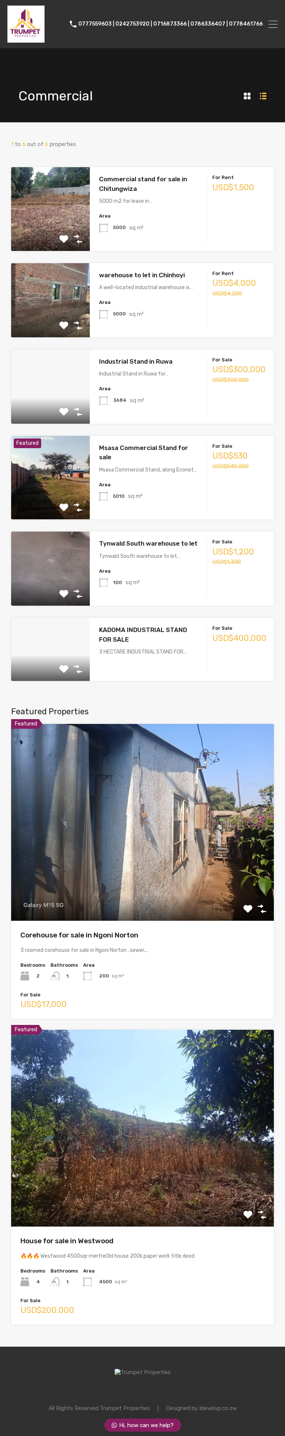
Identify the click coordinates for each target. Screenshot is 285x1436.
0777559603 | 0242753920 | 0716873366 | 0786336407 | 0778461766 (170, 24)
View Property (50, 234)
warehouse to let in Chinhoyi (142, 275)
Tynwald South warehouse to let (148, 543)
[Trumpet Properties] (26, 39)
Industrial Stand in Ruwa (136, 361)
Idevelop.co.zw (218, 1408)
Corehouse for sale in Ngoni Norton (79, 935)
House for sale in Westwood (67, 1241)
